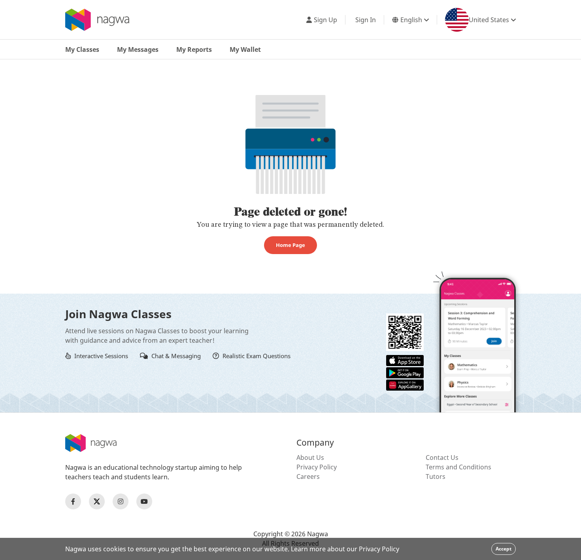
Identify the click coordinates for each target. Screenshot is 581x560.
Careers (308, 476)
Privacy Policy (316, 467)
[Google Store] (405, 372)
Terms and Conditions (458, 467)
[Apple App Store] (405, 359)
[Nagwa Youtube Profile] (144, 501)
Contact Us (442, 457)
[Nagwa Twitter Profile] (97, 501)
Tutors (435, 476)
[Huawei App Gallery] (405, 384)
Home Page (290, 245)
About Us (310, 457)
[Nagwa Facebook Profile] (73, 501)
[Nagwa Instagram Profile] (120, 501)
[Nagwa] (97, 20)
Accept (503, 548)
